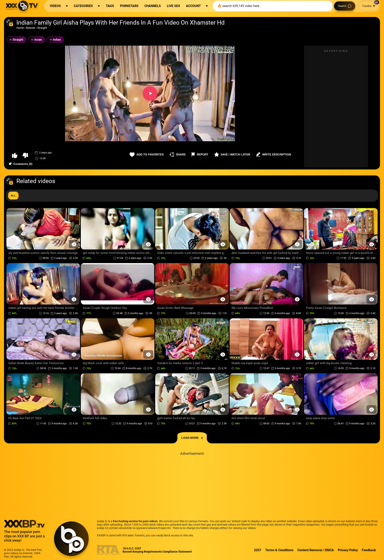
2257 (257, 550)
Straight (42, 27)
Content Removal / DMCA (315, 550)
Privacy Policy (348, 550)
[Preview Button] (74, 244)
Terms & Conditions (279, 550)
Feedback (369, 550)
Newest (30, 27)
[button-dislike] (25, 155)
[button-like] (14, 155)
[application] (150, 93)
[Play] (150, 93)
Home (20, 27)
